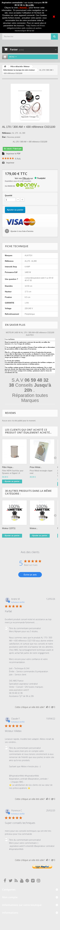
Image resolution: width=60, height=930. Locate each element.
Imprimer (10, 163)
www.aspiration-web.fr (19, 690)
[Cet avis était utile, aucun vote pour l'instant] (47, 707)
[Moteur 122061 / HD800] (42, 512)
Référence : (7, 133)
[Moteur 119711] (14, 512)
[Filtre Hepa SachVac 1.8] (14, 451)
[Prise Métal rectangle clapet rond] (42, 451)
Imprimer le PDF (13, 154)
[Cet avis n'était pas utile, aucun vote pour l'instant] (52, 707)
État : (4, 137)
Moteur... (34, 528)
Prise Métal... (36, 467)
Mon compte (10, 897)
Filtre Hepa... (8, 467)
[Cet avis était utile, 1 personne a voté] (47, 860)
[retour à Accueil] (5, 66)
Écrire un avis (30, 574)
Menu (12, 57)
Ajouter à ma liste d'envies (21, 231)
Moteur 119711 (8, 528)
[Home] (5, 56)
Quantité (8, 195)
